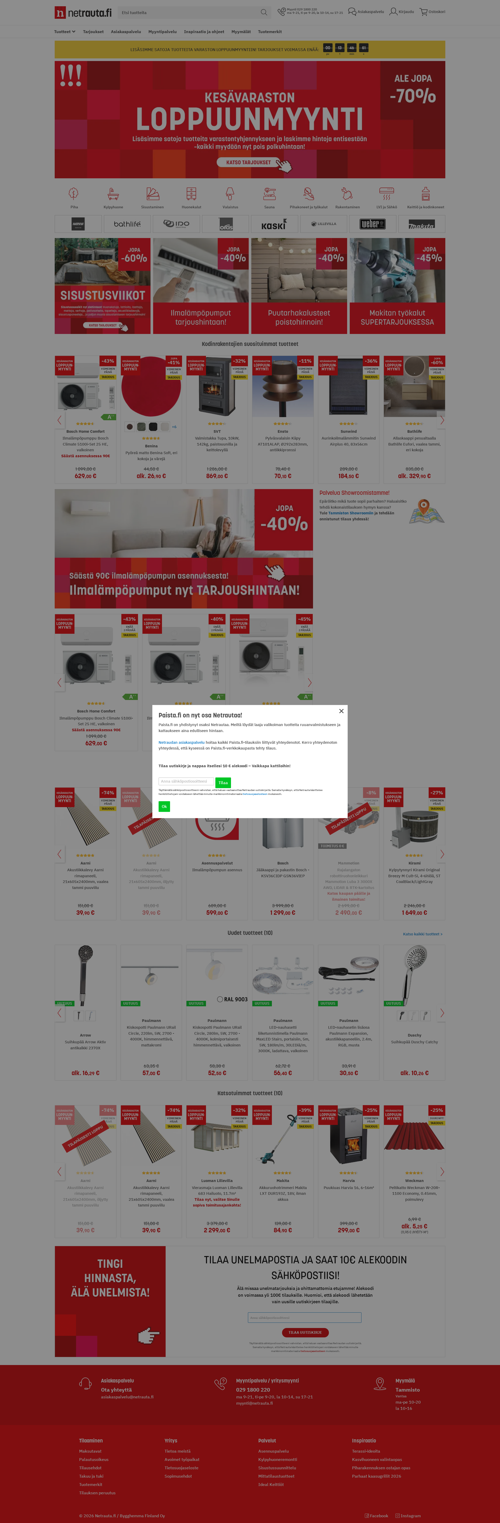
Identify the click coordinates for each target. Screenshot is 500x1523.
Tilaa (223, 782)
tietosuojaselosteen (255, 794)
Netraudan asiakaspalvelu (182, 742)
